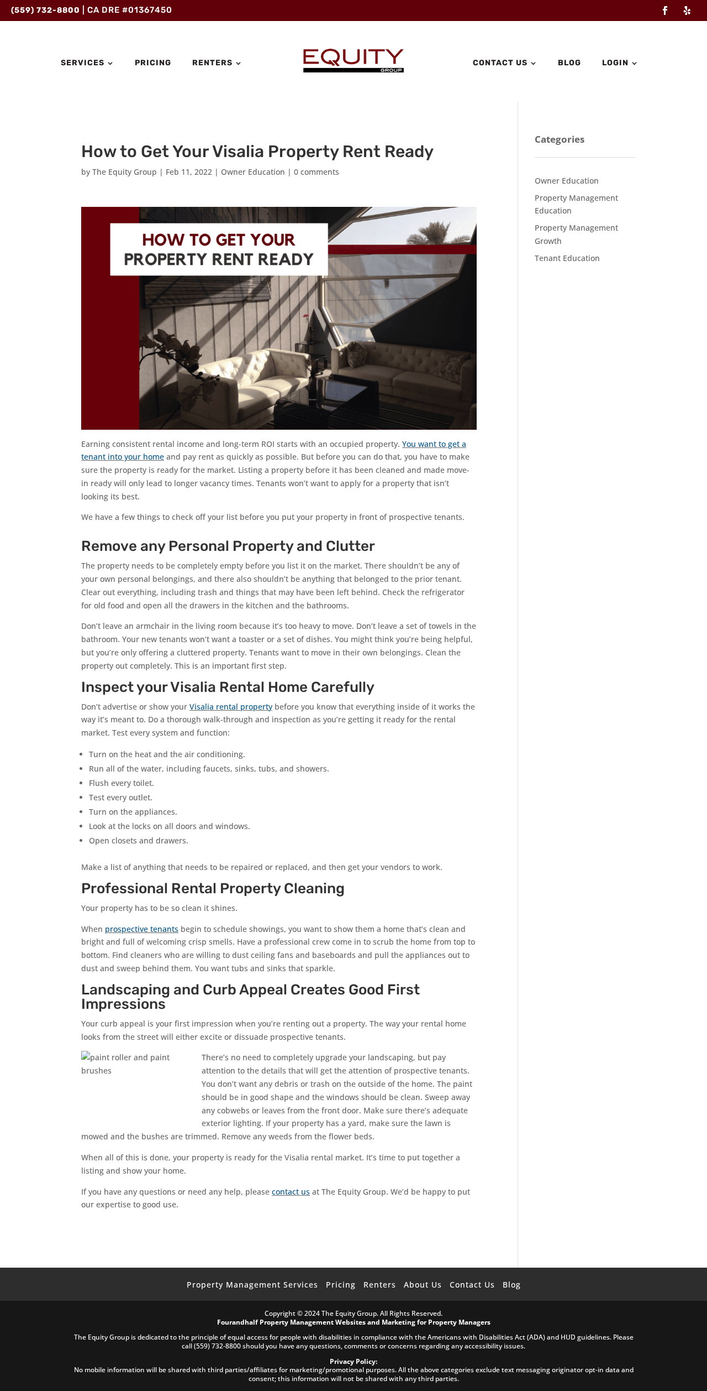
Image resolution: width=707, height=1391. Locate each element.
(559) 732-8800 (45, 10)
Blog (569, 63)
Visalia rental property (230, 706)
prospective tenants (141, 929)
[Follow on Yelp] (687, 10)
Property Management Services (252, 1285)
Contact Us (500, 63)
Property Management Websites (313, 1322)
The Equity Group (124, 171)
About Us (423, 1285)
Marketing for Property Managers (436, 1322)
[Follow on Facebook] (665, 10)
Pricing (153, 63)
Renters (212, 63)
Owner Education (253, 171)
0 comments (316, 171)
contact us (291, 1191)
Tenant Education (567, 258)
